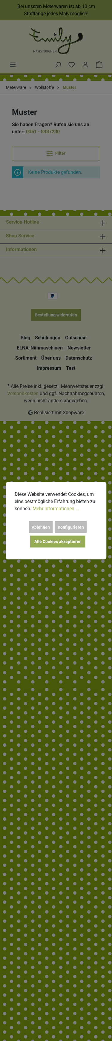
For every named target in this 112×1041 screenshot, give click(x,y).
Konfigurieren (71, 527)
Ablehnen (41, 527)
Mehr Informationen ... (56, 508)
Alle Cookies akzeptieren (58, 541)
